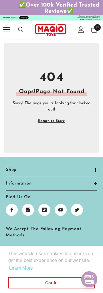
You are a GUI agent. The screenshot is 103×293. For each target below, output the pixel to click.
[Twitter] (77, 211)
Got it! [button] (51, 282)
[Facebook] (12, 211)
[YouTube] (61, 211)
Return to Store (51, 122)
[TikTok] (44, 211)
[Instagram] (28, 211)
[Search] (20, 31)
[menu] (6, 31)
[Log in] (81, 31)
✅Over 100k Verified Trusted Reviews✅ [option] (52, 8)
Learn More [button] (21, 268)
